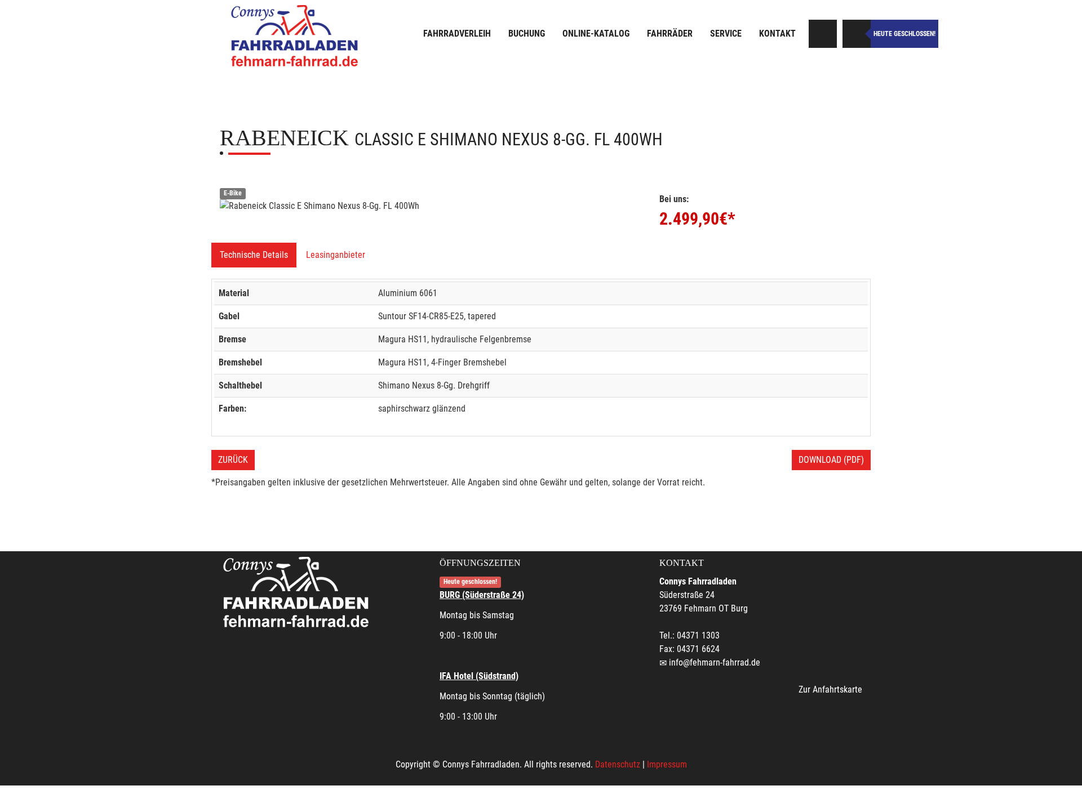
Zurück (233, 459)
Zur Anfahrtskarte (830, 689)
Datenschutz (617, 764)
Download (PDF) (831, 459)
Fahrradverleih (457, 33)
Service (726, 33)
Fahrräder (670, 33)
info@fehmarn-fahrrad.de (714, 662)
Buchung (526, 33)
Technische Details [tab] (254, 254)
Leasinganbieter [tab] (335, 254)
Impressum (667, 764)
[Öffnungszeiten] (856, 34)
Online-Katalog (595, 33)
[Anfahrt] (823, 34)
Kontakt (777, 33)
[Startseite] (296, 35)
